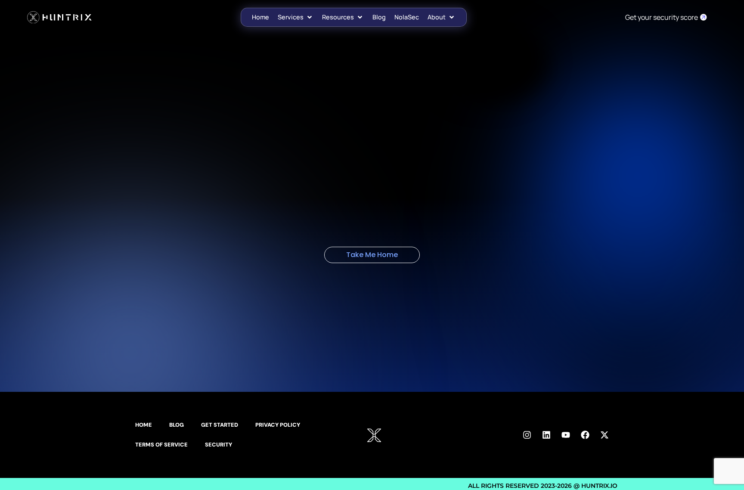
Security (218, 444)
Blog (176, 424)
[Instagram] (527, 434)
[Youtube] (565, 434)
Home (143, 424)
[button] (295, 17)
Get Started (219, 424)
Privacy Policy (277, 424)
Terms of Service (161, 444)
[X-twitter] (604, 434)
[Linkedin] (546, 434)
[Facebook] (585, 434)
